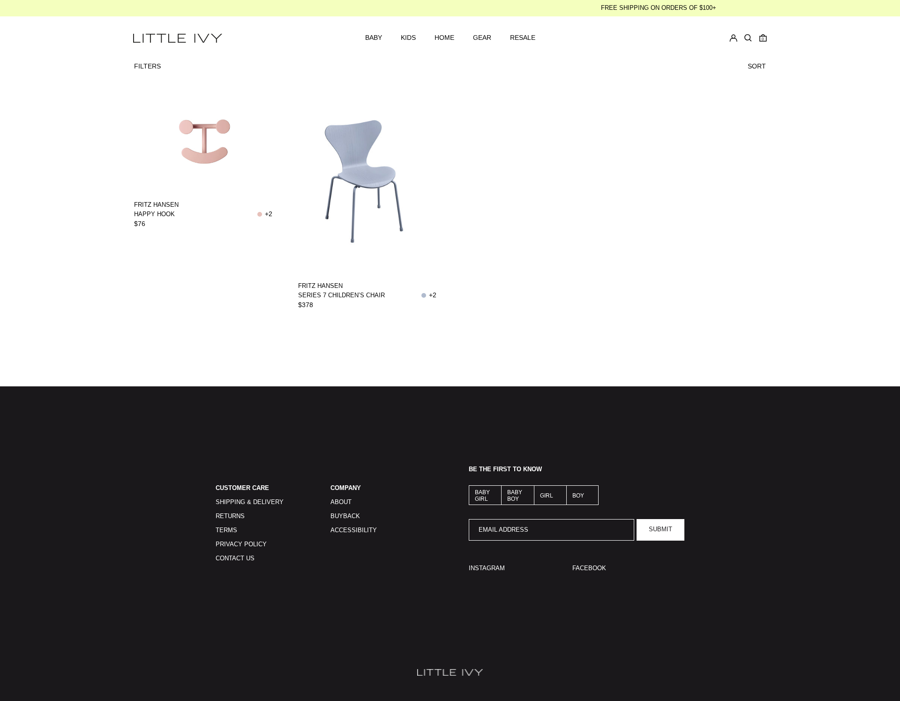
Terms (226, 530)
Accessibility (353, 530)
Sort (757, 66)
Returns (230, 516)
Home (444, 37)
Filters (147, 66)
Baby (373, 37)
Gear (482, 37)
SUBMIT (660, 529)
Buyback (345, 516)
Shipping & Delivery (250, 502)
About (341, 502)
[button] (763, 37)
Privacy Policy (241, 544)
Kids (408, 37)
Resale (522, 37)
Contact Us (235, 558)
